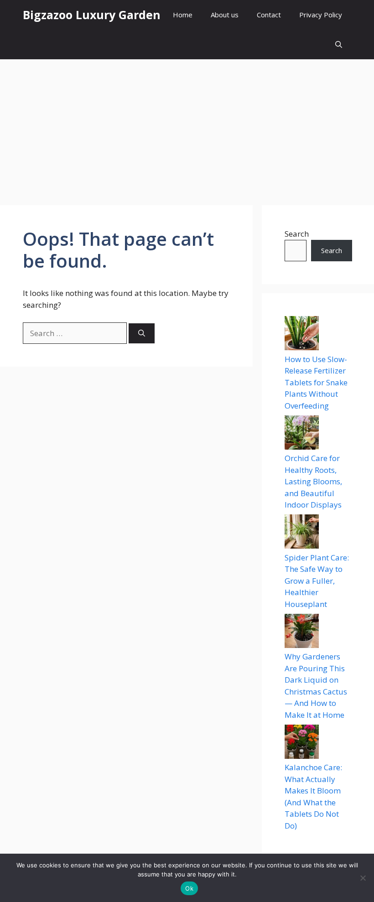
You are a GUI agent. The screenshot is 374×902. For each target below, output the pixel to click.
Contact (269, 14)
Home (182, 14)
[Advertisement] (187, 128)
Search (297, 233)
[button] (338, 44)
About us (225, 14)
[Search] (142, 333)
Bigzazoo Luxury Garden (92, 14)
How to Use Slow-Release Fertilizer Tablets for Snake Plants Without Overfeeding (316, 382)
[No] (362, 877)
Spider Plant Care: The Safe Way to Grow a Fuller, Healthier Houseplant (317, 580)
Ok (189, 888)
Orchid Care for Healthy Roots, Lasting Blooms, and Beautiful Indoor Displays (313, 481)
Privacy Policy (320, 14)
